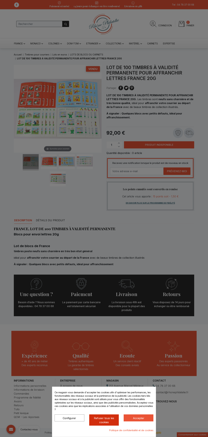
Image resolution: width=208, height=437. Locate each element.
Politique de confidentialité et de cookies (131, 430)
